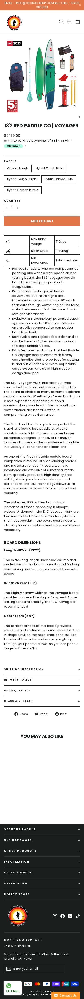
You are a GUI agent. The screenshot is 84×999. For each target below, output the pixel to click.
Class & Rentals (18, 701)
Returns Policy (18, 679)
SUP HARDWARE (18, 840)
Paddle (10, 161)
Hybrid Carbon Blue (59, 179)
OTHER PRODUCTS (20, 851)
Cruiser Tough (17, 168)
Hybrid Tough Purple (22, 179)
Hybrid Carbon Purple (22, 190)
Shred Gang (15, 883)
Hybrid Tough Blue (49, 168)
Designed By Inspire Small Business (42, 994)
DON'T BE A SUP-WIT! (23, 939)
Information (17, 861)
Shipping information (24, 669)
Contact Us (67, 995)
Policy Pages (17, 894)
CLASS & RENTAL (18, 872)
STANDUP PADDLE (19, 829)
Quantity (12, 201)
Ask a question (17, 690)
